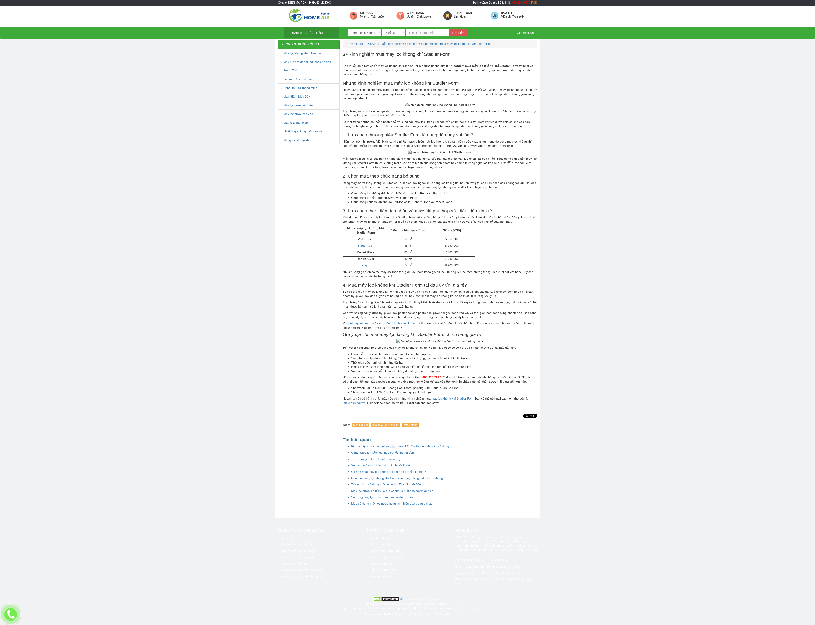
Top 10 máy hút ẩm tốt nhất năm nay (376, 459)
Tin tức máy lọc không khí (388, 557)
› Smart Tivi (289, 70)
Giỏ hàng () (525, 32)
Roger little (365, 245)
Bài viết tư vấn (380, 544)
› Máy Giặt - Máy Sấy (295, 96)
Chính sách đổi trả (294, 563)
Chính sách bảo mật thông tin (302, 576)
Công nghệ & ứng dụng (386, 550)
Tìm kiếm (458, 32)
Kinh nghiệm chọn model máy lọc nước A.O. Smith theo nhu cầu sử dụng (400, 446)
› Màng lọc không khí (295, 140)
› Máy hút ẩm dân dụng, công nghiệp (306, 61)
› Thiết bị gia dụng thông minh (301, 131)
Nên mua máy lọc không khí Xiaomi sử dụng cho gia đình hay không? (398, 478)
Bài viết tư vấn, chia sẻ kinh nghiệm (391, 43)
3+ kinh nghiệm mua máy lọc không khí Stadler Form (454, 43)
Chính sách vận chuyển (298, 557)
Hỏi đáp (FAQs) (381, 538)
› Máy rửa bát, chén (294, 122)
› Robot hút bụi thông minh (299, 87)
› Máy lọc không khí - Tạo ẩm (301, 53)
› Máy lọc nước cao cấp (297, 114)
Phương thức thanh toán (298, 550)
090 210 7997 (431, 377)
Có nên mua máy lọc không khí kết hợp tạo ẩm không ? (388, 471)
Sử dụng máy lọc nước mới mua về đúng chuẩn (383, 497)
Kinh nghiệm (360, 425)
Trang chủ (355, 43)
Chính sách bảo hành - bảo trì (302, 570)
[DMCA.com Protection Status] (386, 598)
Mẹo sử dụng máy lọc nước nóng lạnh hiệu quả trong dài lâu (392, 503)
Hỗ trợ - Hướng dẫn (384, 570)
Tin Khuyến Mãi (381, 563)
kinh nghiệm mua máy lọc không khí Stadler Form (381, 323)
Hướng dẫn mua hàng (297, 544)
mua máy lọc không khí (385, 425)
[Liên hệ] (10, 614)
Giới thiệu (288, 538)
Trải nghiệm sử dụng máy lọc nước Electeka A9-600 (386, 484)
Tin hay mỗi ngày (382, 576)
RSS (534, 2)
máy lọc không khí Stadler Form (452, 398)
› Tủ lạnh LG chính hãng (297, 79)
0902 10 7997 (475, 566)
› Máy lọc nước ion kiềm (297, 105)
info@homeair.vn (354, 402)
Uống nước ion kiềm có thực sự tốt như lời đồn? (383, 452)
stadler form (410, 425)
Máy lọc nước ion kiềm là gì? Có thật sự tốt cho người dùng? (392, 490)
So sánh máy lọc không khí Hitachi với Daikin (381, 465)
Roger (365, 265)
